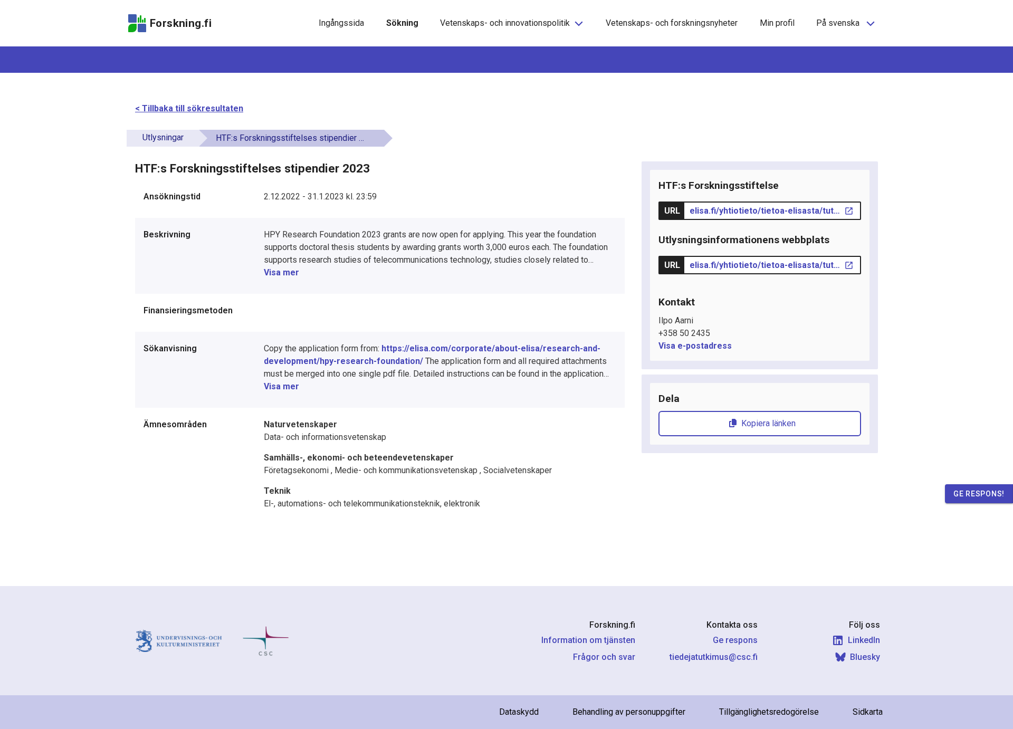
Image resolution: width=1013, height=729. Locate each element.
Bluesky (865, 657)
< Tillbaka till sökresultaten (189, 108)
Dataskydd (519, 712)
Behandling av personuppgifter (628, 712)
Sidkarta (868, 712)
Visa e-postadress (695, 346)
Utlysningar (163, 137)
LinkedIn (864, 640)
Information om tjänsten (588, 640)
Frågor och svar (604, 657)
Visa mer (281, 272)
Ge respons (735, 640)
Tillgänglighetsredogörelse (769, 712)
